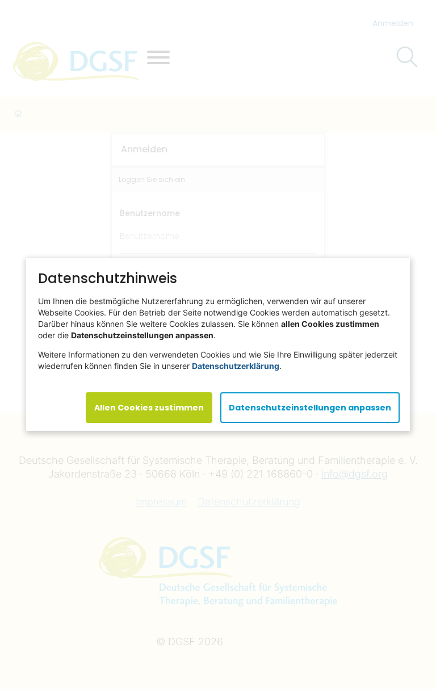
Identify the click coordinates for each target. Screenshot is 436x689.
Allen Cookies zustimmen (149, 407)
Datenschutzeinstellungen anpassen (310, 407)
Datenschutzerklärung (235, 366)
